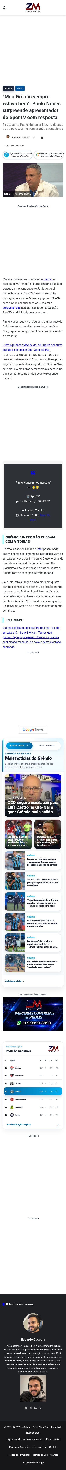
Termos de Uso (40, 1455)
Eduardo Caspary (20, 137)
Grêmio (20, 88)
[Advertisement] (33, 50)
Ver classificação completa (33, 1124)
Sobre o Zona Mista (31, 1439)
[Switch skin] (4, 9)
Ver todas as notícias (14, 981)
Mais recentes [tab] (46, 745)
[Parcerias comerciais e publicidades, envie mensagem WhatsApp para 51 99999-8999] (33, 1013)
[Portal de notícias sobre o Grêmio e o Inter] (33, 7)
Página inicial (13, 1439)
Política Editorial (51, 1439)
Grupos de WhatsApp (33, 1462)
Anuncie (54, 1455)
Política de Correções (19, 1447)
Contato (53, 1447)
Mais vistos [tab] (20, 745)
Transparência (40, 1447)
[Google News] (33, 730)
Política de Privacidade (19, 1455)
